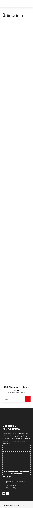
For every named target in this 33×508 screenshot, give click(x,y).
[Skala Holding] (6, 3)
